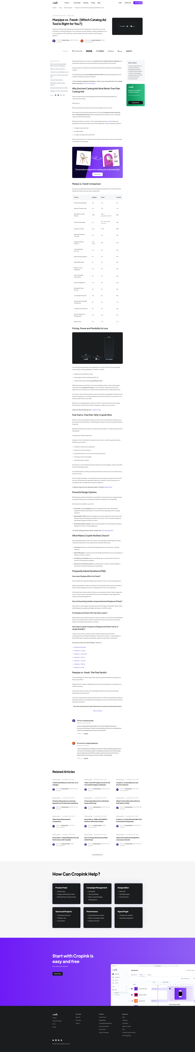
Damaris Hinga (65, 40)
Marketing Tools (68, 7)
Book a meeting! (97, 711)
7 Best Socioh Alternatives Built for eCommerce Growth (127, 839)
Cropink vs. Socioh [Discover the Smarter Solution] (127, 784)
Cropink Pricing (96, 410)
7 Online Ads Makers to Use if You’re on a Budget (65, 784)
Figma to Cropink (126, 1026)
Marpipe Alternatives (80, 647)
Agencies (78, 1017)
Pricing (54, 1027)
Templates (125, 1020)
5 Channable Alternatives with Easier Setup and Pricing (96, 802)
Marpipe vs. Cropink (79, 650)
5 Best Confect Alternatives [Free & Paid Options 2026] (128, 802)
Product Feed (102, 1017)
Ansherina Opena (97, 825)
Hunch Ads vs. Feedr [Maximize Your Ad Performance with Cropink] (65, 839)
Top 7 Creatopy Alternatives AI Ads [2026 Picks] (96, 839)
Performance (102, 1029)
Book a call (128, 2)
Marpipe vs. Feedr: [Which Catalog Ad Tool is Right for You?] (89, 7)
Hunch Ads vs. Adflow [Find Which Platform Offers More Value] (95, 820)
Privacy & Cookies (56, 1021)
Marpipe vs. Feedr (79, 667)
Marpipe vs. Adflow (79, 664)
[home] (55, 3)
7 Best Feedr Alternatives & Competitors (61, 820)
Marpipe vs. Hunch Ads (80, 654)
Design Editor (102, 1020)
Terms (53, 1024)
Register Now (108, 487)
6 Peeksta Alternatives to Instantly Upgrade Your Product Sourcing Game (65, 802)
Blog (60, 7)
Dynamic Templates (104, 1032)
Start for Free (97, 174)
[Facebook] (58, 1040)
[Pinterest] (61, 1040)
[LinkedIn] (56, 1040)
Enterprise (78, 1020)
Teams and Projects (104, 1026)
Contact (54, 1017)
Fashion (78, 1023)
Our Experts (125, 1023)
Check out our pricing (89, 83)
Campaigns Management (105, 1023)
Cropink (54, 7)
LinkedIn (86, 733)
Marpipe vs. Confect (80, 660)
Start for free (138, 2)
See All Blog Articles (97, 854)
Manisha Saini (128, 788)
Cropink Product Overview (129, 1032)
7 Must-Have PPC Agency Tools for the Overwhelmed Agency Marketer (97, 784)
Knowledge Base (126, 1035)
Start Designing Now (107, 530)
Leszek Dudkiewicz (96, 40)
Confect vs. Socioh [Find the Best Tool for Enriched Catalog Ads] (129, 820)
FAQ (123, 1029)
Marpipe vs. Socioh (79, 657)
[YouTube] (53, 1040)
